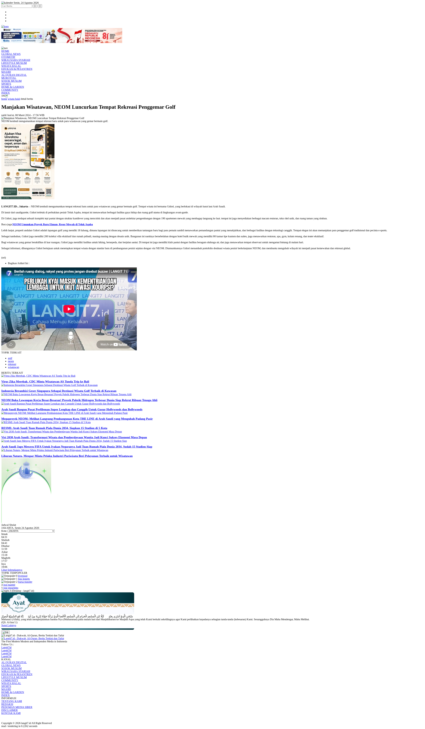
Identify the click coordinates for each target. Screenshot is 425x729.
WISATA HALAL (11, 66)
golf (10, 358)
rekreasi (12, 364)
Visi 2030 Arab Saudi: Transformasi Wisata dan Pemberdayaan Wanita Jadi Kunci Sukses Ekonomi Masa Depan (74, 437)
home (4, 98)
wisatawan (13, 367)
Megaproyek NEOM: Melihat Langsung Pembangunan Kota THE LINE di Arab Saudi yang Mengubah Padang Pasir (77, 418)
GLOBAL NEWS (11, 54)
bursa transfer (25, 581)
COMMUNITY (9, 89)
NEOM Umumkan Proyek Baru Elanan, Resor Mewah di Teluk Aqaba (52, 224)
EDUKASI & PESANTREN (16, 69)
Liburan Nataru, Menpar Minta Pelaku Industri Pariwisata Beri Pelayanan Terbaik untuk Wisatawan (67, 456)
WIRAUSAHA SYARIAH (15, 60)
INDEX (5, 92)
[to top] (5, 632)
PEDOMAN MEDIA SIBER (16, 707)
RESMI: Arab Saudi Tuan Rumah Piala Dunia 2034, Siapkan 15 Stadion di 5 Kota (54, 428)
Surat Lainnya (8, 625)
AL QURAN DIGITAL (14, 75)
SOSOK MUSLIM (11, 81)
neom (11, 361)
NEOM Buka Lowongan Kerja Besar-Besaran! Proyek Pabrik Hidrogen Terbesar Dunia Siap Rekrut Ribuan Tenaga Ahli (79, 400)
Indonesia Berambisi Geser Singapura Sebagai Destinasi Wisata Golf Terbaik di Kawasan (58, 390)
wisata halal (14, 98)
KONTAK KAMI (11, 713)
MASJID (6, 72)
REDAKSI (7, 704)
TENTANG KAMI (11, 701)
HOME (5, 51)
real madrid (9, 584)
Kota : (4, 530)
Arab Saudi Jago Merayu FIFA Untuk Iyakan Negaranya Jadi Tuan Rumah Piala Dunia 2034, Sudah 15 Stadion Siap (76, 446)
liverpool (22, 575)
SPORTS (6, 84)
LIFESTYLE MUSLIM (14, 63)
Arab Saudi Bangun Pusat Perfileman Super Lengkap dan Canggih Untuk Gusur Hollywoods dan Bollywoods (71, 409)
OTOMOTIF (8, 57)
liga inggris (24, 578)
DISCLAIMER (9, 710)
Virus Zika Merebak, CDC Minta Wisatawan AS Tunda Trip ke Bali (45, 381)
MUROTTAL (8, 78)
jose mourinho (10, 587)
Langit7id (6, 647)
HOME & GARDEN (12, 87)
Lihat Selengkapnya (11, 569)
